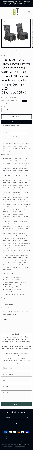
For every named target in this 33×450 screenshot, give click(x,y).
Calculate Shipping (15, 136)
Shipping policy (10, 441)
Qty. (7, 132)
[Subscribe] (27, 417)
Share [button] (5, 319)
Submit (16, 404)
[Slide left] (12, 51)
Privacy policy (11, 438)
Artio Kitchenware (13, 436)
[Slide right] (20, 51)
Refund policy (26, 436)
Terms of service (23, 438)
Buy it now (16, 122)
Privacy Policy (8, 446)
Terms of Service (20, 446)
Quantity (4, 106)
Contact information (23, 441)
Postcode (5, 129)
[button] (4, 12)
